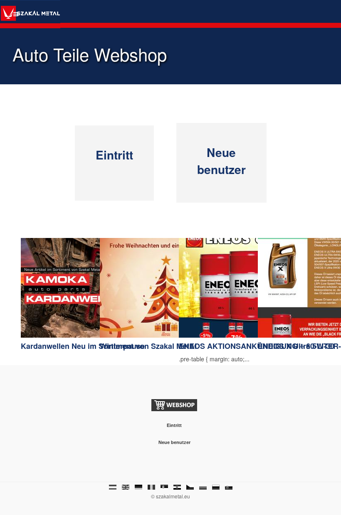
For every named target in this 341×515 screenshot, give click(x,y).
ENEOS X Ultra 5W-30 (296, 346)
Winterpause (122, 346)
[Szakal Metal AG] (30, 14)
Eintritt (114, 154)
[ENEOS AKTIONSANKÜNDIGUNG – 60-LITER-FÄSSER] (245, 287)
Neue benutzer (221, 161)
